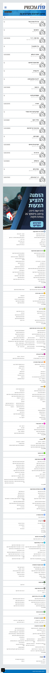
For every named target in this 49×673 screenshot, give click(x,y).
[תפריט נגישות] (3, 670)
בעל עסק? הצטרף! (8, 12)
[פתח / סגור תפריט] (5, 7)
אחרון (41, 186)
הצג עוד (43, 246)
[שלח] (4, 17)
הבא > (43, 186)
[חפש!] (5, 671)
